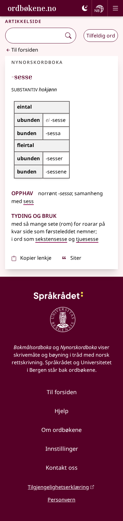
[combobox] (33, 35)
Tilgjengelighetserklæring (58, 487)
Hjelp (61, 411)
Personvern (61, 499)
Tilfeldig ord (100, 35)
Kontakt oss (62, 467)
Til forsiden (24, 49)
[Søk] (68, 35)
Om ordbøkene (61, 429)
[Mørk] (85, 8)
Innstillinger (61, 448)
